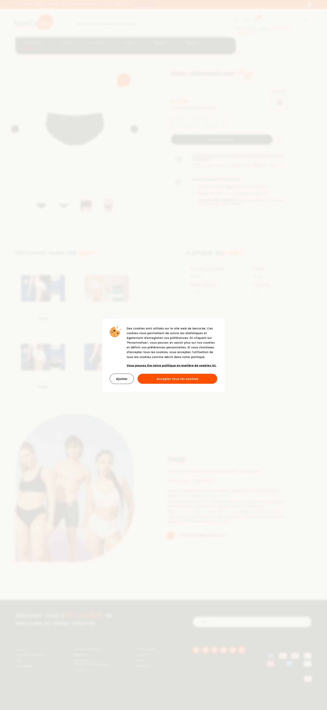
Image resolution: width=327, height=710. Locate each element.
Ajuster (122, 379)
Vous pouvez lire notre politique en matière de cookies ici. (171, 365)
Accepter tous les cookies (177, 379)
